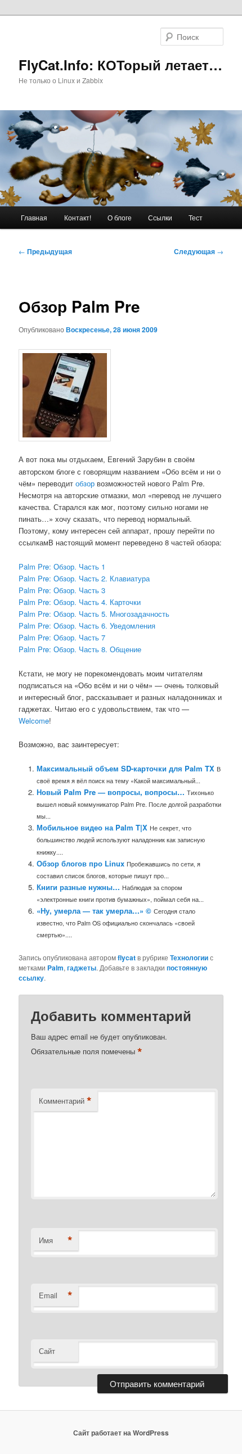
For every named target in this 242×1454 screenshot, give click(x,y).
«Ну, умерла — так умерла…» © (94, 910)
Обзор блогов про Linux (80, 863)
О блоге (119, 217)
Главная (34, 217)
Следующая (198, 251)
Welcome (34, 720)
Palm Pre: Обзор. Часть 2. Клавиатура (84, 578)
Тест (196, 217)
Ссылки (160, 217)
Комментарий (65, 1101)
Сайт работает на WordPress (121, 1433)
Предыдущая (45, 251)
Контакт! (77, 217)
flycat (127, 957)
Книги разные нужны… (78, 887)
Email (56, 1295)
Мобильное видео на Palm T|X (92, 827)
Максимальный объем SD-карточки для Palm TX (125, 768)
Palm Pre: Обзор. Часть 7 (62, 637)
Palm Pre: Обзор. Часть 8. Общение (80, 649)
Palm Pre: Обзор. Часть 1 (62, 566)
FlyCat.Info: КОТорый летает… (120, 64)
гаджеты (81, 968)
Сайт (47, 1350)
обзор (85, 483)
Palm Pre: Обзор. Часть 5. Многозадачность (94, 613)
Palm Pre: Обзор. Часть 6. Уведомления (87, 625)
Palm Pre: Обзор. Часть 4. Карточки (80, 602)
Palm (55, 968)
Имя (56, 1240)
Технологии (189, 957)
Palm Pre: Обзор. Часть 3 (62, 590)
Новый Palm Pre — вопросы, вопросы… (111, 792)
